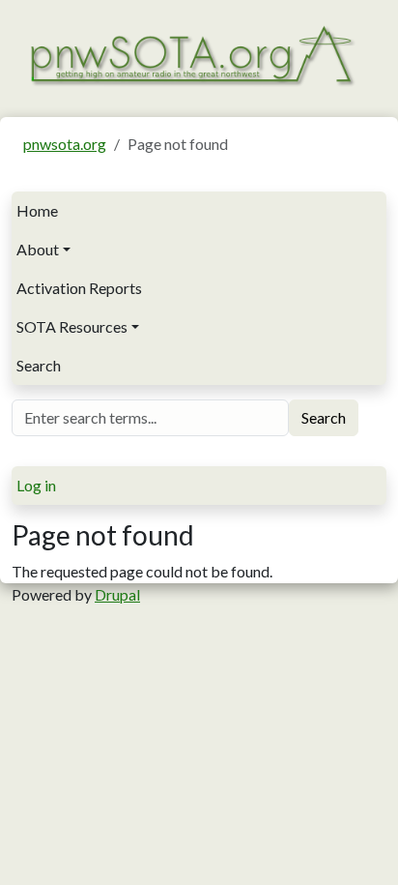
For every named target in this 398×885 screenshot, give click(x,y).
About (37, 249)
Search (38, 365)
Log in (36, 485)
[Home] (191, 53)
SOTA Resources (72, 326)
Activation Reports (79, 288)
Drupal (117, 594)
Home (37, 210)
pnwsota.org (64, 143)
